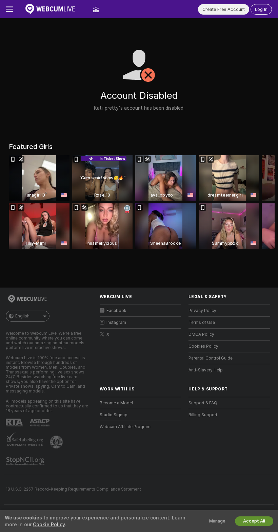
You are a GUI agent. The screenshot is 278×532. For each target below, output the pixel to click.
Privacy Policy (202, 310)
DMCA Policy (201, 334)
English (22, 316)
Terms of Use (201, 322)
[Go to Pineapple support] (57, 442)
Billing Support (202, 414)
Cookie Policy (49, 524)
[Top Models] (96, 9)
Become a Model (116, 403)
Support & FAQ (202, 403)
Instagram (116, 322)
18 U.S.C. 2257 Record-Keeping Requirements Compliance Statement (73, 489)
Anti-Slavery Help (205, 370)
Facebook (116, 310)
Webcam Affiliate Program (125, 426)
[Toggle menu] (9, 9)
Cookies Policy (203, 346)
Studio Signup (113, 414)
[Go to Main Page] (53, 9)
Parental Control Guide (210, 358)
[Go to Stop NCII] (26, 461)
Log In (261, 9)
